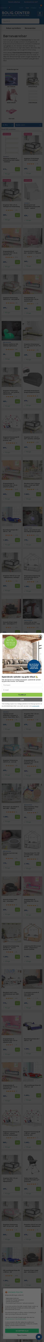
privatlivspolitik (35, 706)
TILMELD (22, 695)
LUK (22, 699)
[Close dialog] (40, 636)
